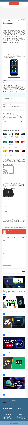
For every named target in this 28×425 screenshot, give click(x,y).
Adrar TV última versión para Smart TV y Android (5, 154)
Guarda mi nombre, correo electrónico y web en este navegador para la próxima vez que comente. (13, 262)
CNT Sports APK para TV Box (7, 227)
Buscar (23, 271)
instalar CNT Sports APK (23, 227)
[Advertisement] (14, 13)
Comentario (4, 240)
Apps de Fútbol (12, 328)
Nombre (4, 249)
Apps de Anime (4, 328)
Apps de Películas (17, 328)
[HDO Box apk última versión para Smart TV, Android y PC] (11, 151)
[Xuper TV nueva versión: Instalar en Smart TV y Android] (5, 134)
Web (3, 257)
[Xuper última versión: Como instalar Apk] (23, 134)
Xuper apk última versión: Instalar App (17, 136)
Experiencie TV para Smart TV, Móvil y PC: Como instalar (11, 136)
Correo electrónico (5, 253)
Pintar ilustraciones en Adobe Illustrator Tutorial (20, 410)
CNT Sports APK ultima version (13, 227)
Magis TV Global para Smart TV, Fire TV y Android (22, 145)
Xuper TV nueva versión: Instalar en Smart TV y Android (5, 137)
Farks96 (14, 3)
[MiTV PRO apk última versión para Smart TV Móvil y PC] (23, 151)
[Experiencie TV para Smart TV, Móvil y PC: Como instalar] (11, 134)
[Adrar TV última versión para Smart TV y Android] (5, 151)
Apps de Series (21, 328)
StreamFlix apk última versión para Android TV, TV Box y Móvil (11, 146)
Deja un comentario (23, 19)
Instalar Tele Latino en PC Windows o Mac (16, 154)
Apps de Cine (8, 328)
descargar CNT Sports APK (18, 227)
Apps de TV (4, 308)
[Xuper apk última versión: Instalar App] (17, 134)
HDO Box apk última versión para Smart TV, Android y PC (11, 154)
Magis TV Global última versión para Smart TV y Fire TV (16, 146)
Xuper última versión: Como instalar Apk (22, 136)
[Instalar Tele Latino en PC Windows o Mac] (17, 151)
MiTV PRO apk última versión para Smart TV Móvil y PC (22, 154)
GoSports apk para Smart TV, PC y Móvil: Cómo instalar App (5, 146)
